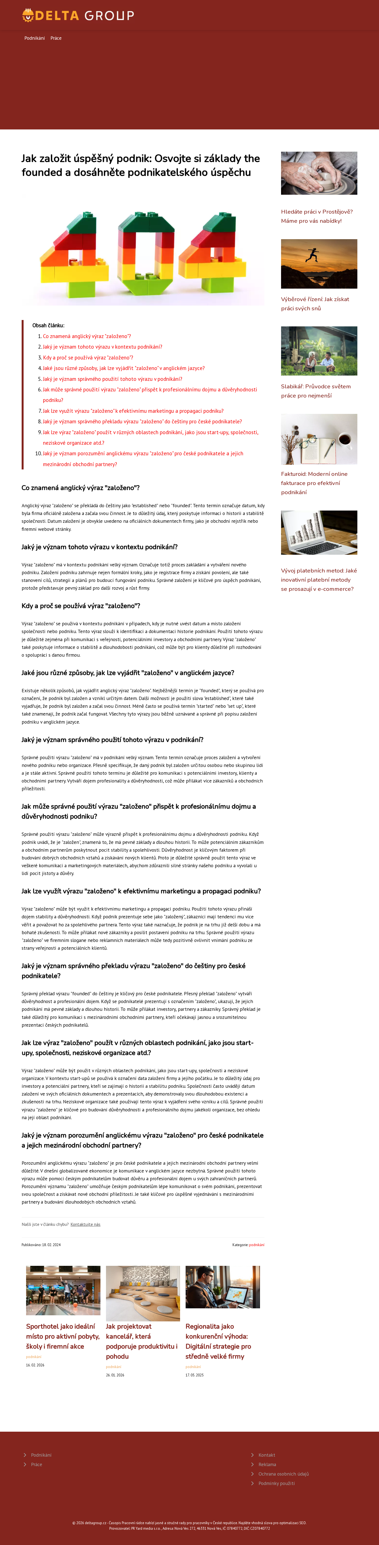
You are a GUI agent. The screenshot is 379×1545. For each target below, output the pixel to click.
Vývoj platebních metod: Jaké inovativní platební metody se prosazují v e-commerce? (319, 580)
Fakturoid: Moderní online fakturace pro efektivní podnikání (314, 483)
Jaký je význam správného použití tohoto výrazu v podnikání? (112, 378)
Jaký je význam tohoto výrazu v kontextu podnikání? (102, 346)
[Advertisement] (189, 83)
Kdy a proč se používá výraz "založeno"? (88, 357)
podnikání (256, 1244)
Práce (56, 38)
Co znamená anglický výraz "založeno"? (87, 335)
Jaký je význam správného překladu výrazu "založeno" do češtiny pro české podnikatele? (142, 421)
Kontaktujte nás (85, 1224)
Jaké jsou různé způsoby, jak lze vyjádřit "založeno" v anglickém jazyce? (124, 367)
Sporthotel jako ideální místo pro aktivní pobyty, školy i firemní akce (63, 1336)
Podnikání (34, 38)
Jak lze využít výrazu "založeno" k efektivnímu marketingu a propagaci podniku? (133, 410)
